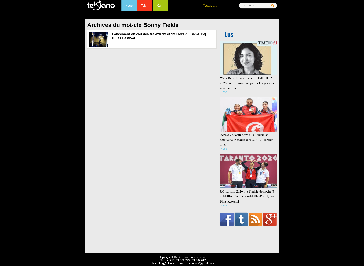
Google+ (270, 219)
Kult (159, 5)
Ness (129, 5)
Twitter (241, 219)
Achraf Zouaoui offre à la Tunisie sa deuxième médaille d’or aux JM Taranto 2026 (246, 139)
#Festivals (208, 5)
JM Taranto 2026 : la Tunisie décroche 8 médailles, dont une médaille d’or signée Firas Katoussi (247, 196)
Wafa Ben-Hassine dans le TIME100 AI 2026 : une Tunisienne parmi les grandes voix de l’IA (247, 83)
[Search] (272, 5)
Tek (143, 5)
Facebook (227, 219)
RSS (255, 219)
